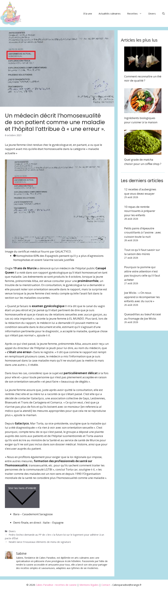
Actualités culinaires (110, 13)
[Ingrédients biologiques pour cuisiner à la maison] (142, 111)
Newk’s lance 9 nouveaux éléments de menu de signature (40, 541)
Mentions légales (89, 584)
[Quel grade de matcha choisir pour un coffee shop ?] (142, 153)
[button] (163, 13)
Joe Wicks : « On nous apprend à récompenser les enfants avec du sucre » (142, 297)
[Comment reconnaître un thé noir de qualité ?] (142, 69)
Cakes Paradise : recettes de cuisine (56, 584)
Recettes (132, 13)
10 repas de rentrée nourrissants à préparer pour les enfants (139, 211)
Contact (105, 584)
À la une (87, 13)
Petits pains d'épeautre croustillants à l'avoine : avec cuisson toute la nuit (142, 232)
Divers (152, 13)
